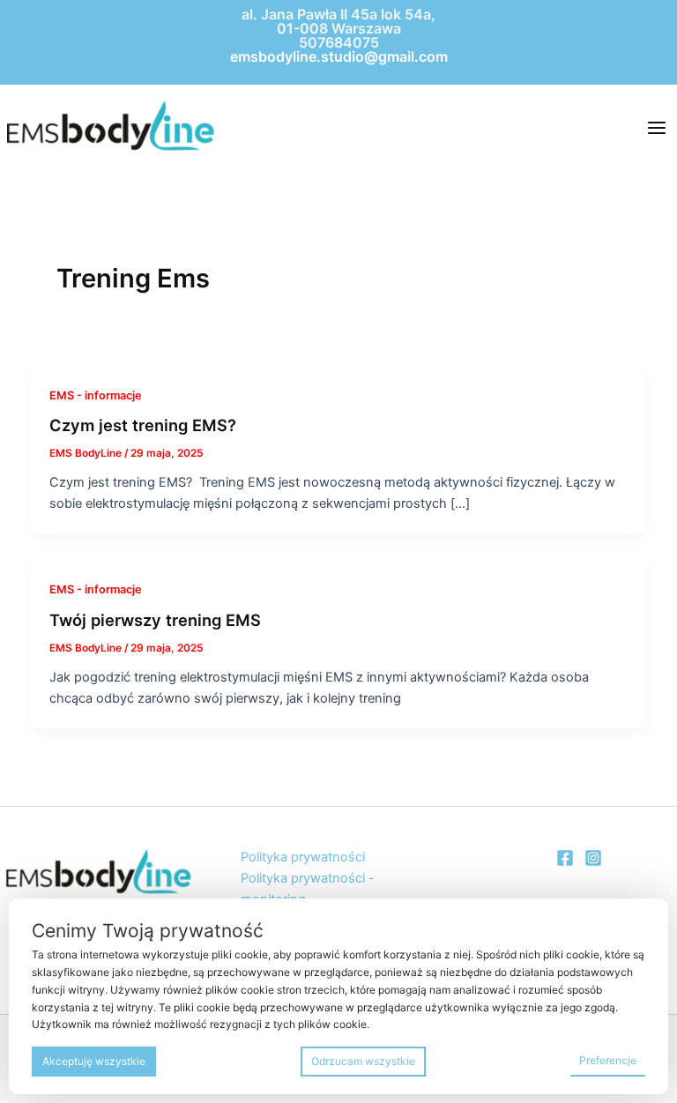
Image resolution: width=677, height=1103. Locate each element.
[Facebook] (565, 858)
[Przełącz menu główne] (656, 128)
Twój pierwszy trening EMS (155, 620)
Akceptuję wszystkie (93, 1061)
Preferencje (607, 1060)
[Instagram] (593, 858)
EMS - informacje (95, 395)
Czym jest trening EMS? (145, 425)
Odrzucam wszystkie (363, 1061)
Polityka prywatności (303, 857)
